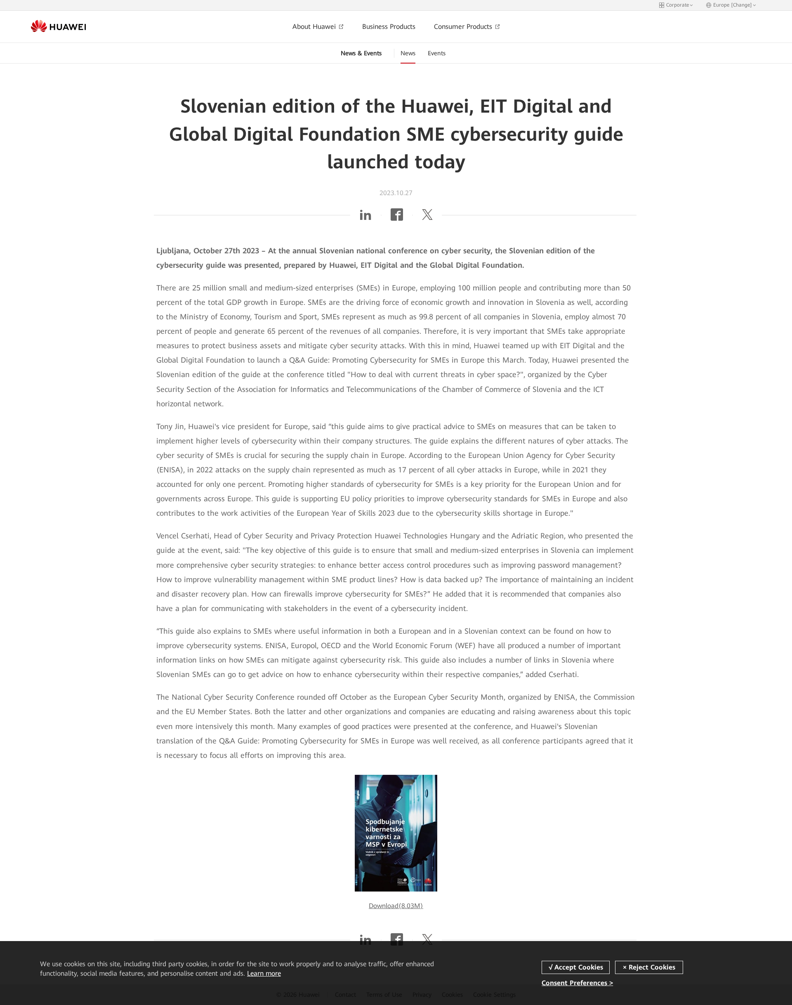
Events (437, 53)
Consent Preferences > (577, 982)
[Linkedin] (365, 217)
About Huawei (315, 27)
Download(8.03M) (396, 906)
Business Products (388, 27)
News (408, 53)
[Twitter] (427, 217)
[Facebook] (397, 217)
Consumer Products (464, 27)
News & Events (361, 53)
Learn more (264, 973)
